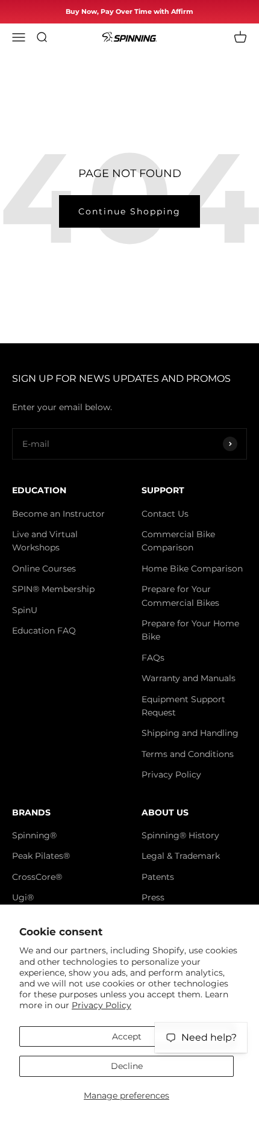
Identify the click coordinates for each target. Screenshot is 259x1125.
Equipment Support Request (183, 706)
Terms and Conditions (188, 754)
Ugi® (23, 897)
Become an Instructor (58, 513)
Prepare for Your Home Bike (190, 630)
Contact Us (165, 513)
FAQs (153, 657)
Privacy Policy (101, 1005)
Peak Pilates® (41, 855)
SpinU (24, 610)
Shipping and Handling (190, 733)
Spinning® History (180, 835)
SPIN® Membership (53, 589)
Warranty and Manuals (189, 678)
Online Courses (44, 568)
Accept (127, 1036)
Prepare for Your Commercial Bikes (180, 596)
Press (153, 897)
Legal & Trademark (181, 855)
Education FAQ (44, 630)
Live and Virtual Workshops (45, 541)
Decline (127, 1066)
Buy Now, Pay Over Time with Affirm (129, 11)
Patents (158, 876)
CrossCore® (37, 876)
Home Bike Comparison (192, 568)
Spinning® (34, 835)
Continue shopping (129, 211)
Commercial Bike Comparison (178, 541)
